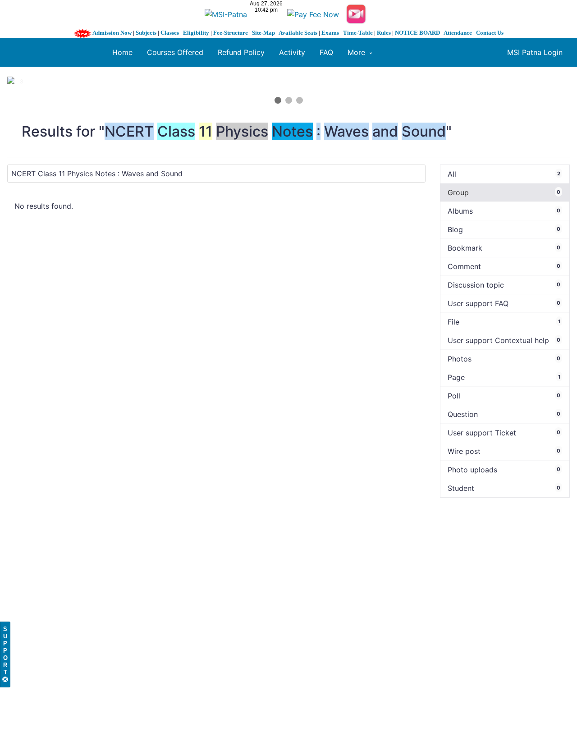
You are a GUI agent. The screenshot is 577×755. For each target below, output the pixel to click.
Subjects (146, 32)
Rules (384, 32)
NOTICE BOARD (417, 32)
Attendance (458, 32)
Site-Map (263, 32)
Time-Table (358, 32)
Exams (330, 32)
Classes (169, 32)
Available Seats (298, 32)
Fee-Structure (230, 32)
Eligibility (196, 32)
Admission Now (112, 32)
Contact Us (490, 32)
